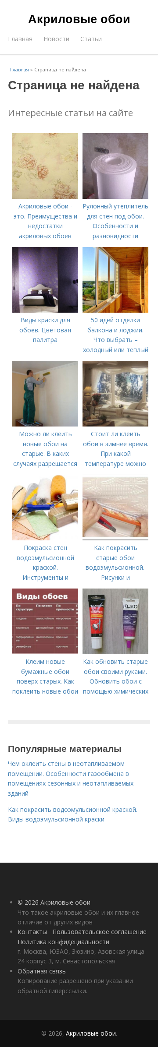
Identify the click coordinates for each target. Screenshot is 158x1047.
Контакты (32, 931)
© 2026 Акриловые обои (54, 902)
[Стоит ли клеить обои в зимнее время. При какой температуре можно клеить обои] (115, 424)
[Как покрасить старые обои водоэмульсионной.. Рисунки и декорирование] (115, 538)
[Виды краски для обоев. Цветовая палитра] (45, 310)
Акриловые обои (79, 18)
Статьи (91, 39)
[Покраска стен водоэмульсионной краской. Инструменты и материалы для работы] (45, 538)
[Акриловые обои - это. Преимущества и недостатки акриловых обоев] (45, 196)
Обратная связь (42, 971)
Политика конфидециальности (63, 942)
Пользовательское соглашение (99, 931)
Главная (20, 39)
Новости (56, 39)
